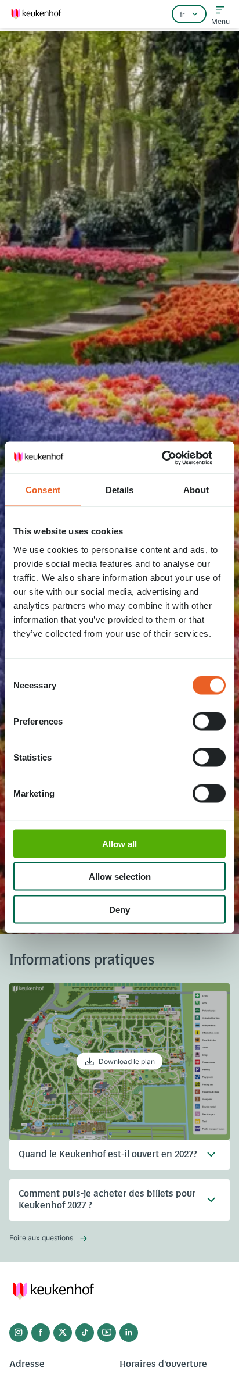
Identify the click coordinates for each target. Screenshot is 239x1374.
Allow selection (120, 876)
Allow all (119, 843)
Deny (119, 909)
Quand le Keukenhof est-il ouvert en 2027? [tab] (108, 1154)
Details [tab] (120, 490)
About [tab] (196, 490)
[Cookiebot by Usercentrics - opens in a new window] (175, 457)
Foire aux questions (41, 1237)
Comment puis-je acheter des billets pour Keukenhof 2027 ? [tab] (107, 1200)
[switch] (209, 721)
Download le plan (127, 1061)
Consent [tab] (43, 490)
